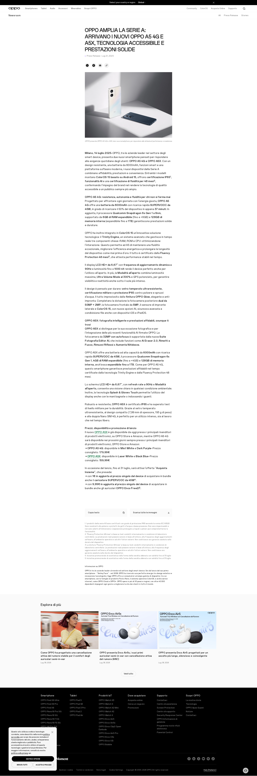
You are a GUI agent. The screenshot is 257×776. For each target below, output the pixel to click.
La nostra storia (193, 700)
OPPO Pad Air (76, 715)
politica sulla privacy (19, 753)
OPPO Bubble (105, 744)
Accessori (63, 8)
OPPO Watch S (106, 704)
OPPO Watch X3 (106, 700)
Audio (52, 8)
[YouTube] (203, 758)
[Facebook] (189, 758)
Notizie (189, 711)
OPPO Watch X (106, 715)
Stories (245, 15)
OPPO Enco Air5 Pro (108, 733)
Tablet (44, 8)
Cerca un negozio (136, 704)
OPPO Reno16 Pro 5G (51, 711)
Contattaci (162, 700)
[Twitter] (198, 758)
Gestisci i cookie (66, 770)
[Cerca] (244, 8)
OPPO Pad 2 (76, 711)
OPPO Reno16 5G (49, 715)
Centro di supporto (166, 711)
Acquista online (135, 700)
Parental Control (165, 732)
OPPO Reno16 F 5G (50, 719)
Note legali (101, 770)
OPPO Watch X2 (106, 711)
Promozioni (133, 708)
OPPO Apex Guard (195, 708)
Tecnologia (191, 704)
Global (141, 2)
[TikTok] (213, 758)
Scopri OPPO (90, 8)
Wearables (76, 8)
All (219, 15)
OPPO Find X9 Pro (49, 704)
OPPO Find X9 (47, 708)
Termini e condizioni (84, 770)
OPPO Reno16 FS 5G (51, 723)
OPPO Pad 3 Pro (78, 708)
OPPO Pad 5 (76, 700)
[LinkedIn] (193, 758)
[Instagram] (208, 758)
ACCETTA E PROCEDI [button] (43, 765)
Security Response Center (169, 715)
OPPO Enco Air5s (107, 723)
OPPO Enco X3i (106, 741)
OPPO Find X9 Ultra (50, 700)
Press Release (231, 15)
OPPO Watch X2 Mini (109, 708)
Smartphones (31, 8)
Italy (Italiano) (210, 770)
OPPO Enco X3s (106, 737)
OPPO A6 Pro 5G (49, 726)
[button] (245, 770)
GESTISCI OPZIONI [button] (33, 759)
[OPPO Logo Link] (14, 8)
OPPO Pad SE (76, 704)
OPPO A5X (101, 432)
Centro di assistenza (167, 704)
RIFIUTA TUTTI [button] (22, 765)
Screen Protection (166, 708)
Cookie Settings (116, 770)
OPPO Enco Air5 (106, 719)
